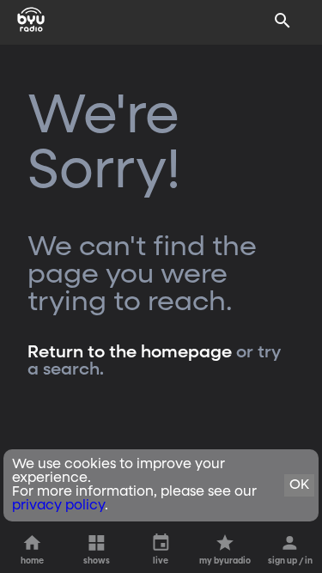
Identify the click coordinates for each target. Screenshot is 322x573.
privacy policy (58, 506)
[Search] (282, 20)
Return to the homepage (129, 352)
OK (299, 485)
